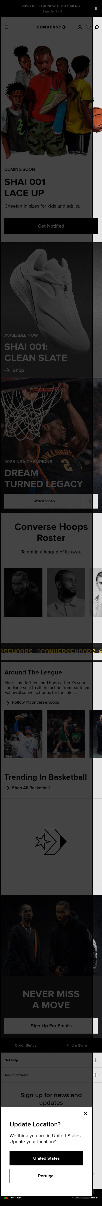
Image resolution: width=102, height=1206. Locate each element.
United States (46, 1158)
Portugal (46, 1176)
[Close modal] (87, 1112)
